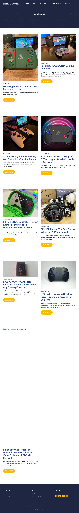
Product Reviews (39, 3)
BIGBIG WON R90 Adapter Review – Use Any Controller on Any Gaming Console (19, 284)
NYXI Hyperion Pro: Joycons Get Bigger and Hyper (20, 88)
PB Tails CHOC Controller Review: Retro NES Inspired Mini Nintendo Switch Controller (20, 224)
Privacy (35, 500)
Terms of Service (38, 497)
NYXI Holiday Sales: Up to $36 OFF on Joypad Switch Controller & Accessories (58, 159)
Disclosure (36, 493)
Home (28, 3)
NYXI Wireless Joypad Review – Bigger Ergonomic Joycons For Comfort (57, 297)
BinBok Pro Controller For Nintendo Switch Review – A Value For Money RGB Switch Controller (18, 453)
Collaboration (11, 497)
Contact (10, 500)
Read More (9, 100)
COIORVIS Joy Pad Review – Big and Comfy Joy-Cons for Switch (19, 158)
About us (10, 493)
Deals (66, 3)
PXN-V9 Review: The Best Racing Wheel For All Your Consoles (58, 230)
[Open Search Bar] (74, 3)
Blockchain (55, 3)
